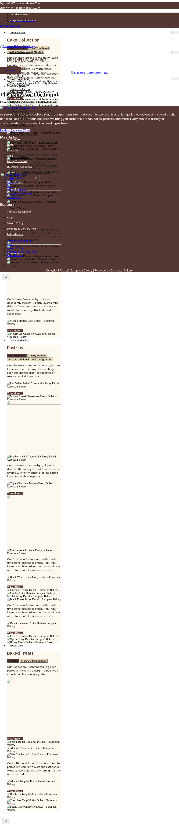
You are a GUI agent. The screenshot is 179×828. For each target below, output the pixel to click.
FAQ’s (10, 217)
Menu (12, 266)
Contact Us (14, 172)
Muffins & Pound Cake (24, 135)
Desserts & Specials (20, 52)
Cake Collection (18, 33)
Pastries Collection (19, 340)
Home (10, 144)
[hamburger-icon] (175, 32)
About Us (12, 150)
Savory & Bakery (18, 208)
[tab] (39, 48)
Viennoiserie (17, 164)
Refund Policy (15, 234)
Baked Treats (16, 646)
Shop (10, 156)
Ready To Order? (17, 161)
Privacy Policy (15, 223)
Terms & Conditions (19, 212)
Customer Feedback (19, 167)
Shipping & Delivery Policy (22, 228)
